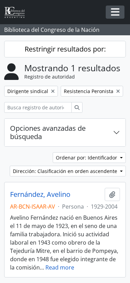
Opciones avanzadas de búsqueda (48, 132)
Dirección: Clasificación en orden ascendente (66, 171)
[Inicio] (17, 12)
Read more (59, 267)
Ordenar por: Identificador (87, 157)
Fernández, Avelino (40, 194)
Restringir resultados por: (65, 49)
